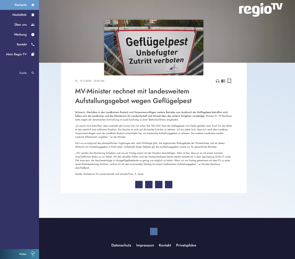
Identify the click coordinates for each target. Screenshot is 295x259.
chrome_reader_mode (223, 81)
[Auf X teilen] (149, 184)
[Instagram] (153, 231)
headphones (217, 81)
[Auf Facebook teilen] (139, 184)
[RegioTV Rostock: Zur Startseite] (261, 10)
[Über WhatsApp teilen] (158, 184)
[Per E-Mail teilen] (168, 184)
